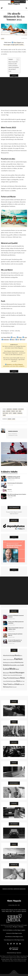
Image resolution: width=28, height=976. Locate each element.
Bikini (4, 411)
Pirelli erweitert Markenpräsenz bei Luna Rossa (16, 622)
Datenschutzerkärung (11, 952)
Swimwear (19, 413)
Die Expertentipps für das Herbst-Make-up (15, 634)
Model (17, 669)
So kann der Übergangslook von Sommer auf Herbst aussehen (15, 641)
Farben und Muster (13, 65)
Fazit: (10, 71)
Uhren (13, 684)
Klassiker (20, 662)
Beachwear (21, 409)
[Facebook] (11, 944)
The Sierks (21, 926)
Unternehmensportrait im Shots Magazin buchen (14, 940)
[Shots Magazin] (14, 3)
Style (18, 681)
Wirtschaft (14, 687)
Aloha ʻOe (9, 489)
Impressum (19, 952)
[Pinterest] (14, 944)
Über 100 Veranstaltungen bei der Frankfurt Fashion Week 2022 (16, 495)
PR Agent (15, 926)
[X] (8, 944)
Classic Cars (6, 659)
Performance (19, 675)
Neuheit (12, 673)
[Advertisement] (14, 92)
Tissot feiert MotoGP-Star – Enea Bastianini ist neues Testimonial (12, 448)
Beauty (17, 655)
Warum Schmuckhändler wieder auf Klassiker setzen (15, 628)
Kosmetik (13, 665)
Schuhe (4, 681)
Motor (10, 911)
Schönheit (6, 339)
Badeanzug (9, 409)
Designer (8, 411)
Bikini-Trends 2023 (13, 62)
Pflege (5, 678)
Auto (25, 337)
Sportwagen (13, 681)
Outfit (10, 413)
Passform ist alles (13, 63)
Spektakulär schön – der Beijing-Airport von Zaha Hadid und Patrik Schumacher (15, 460)
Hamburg (5, 662)
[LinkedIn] (20, 944)
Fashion (13, 411)
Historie (13, 662)
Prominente (10, 678)
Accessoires (18, 911)
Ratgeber (17, 678)
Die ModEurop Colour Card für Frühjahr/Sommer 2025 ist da (13, 477)
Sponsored (24, 911)
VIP (23, 684)
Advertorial (6, 655)
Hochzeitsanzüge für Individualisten (15, 483)
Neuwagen (20, 672)
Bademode (15, 409)
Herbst (9, 662)
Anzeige (12, 655)
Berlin (21, 655)
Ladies (2, 38)
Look (17, 411)
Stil (18, 339)
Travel (14, 911)
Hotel (16, 662)
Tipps (5, 684)
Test (23, 681)
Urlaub (17, 684)
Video (21, 684)
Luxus (14, 337)
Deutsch (17, 1)
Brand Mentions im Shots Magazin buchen (14, 936)
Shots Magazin (14, 901)
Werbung (6, 687)
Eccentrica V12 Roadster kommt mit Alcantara (16, 616)
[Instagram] (17, 944)
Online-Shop (10, 675)
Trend (23, 339)
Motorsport (6, 672)
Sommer (14, 413)
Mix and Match (12, 69)
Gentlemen (23, 909)
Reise (13, 339)
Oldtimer (5, 675)
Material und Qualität (14, 67)
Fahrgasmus (11, 659)
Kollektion (6, 665)
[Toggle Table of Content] (17, 59)
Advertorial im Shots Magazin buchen (14, 933)
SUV (21, 681)
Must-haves (5, 413)
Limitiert (18, 665)
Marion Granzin (13, 431)
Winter (10, 687)
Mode (20, 337)
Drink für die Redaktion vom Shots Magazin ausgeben (14, 930)
